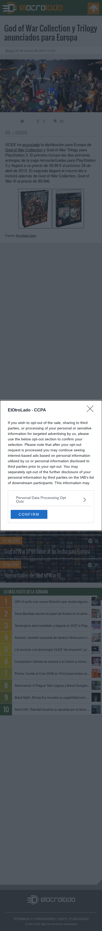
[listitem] (51, 499)
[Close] (92, 410)
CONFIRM (29, 514)
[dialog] (51, 465)
